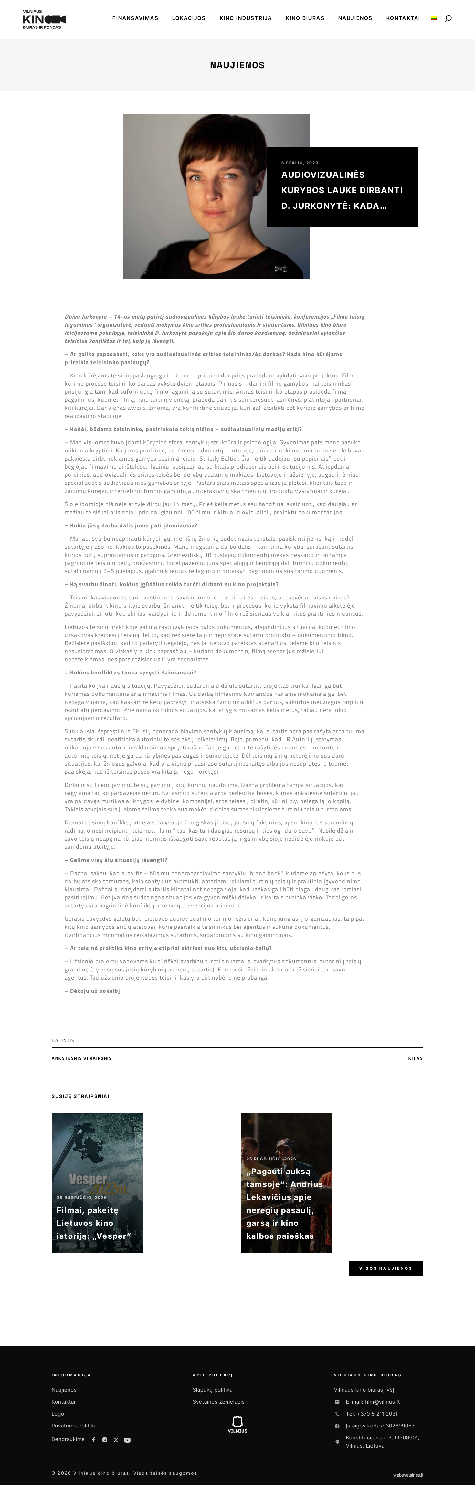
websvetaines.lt (408, 1475)
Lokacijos (189, 18)
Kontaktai (403, 18)
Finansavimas (135, 18)
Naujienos (355, 18)
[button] (83, 1040)
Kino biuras (305, 18)
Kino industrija (246, 18)
